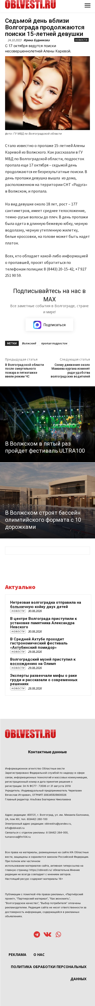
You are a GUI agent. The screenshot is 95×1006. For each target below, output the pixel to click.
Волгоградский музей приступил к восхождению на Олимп (42, 661)
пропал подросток (54, 343)
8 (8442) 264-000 (57, 832)
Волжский (29, 343)
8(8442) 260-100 (37, 819)
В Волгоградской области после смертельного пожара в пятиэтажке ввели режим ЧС (24, 370)
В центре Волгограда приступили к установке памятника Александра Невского (43, 622)
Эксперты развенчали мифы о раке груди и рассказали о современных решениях (44, 679)
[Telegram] (37, 935)
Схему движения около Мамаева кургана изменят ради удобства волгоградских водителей (70, 370)
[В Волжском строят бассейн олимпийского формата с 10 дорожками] (47, 500)
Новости (81, 39)
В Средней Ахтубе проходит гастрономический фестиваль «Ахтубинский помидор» (39, 643)
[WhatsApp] (58, 935)
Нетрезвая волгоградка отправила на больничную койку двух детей (45, 604)
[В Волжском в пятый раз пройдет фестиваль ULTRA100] (47, 424)
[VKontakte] (47, 935)
